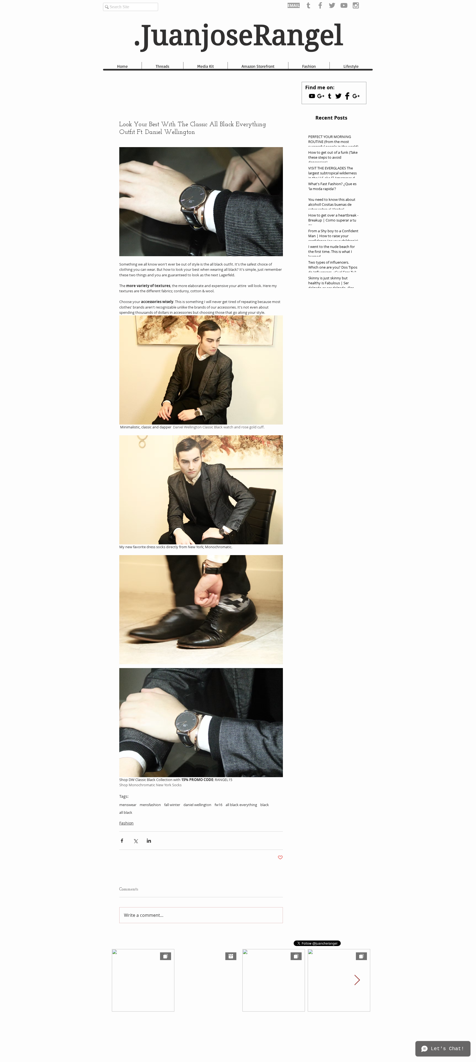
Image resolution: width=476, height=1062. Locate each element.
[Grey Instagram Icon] (355, 5)
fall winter (172, 804)
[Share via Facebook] (122, 840)
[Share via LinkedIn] (149, 840)
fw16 (218, 804)
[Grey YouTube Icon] (344, 5)
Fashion (126, 823)
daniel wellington (197, 804)
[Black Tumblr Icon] (329, 96)
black (264, 804)
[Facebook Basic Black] (347, 96)
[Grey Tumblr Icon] (308, 5)
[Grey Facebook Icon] (320, 5)
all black (125, 812)
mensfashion (150, 804)
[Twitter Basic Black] (338, 96)
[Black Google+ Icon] (356, 96)
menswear (127, 804)
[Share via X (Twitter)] (135, 840)
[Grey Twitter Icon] (332, 5)
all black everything (241, 804)
